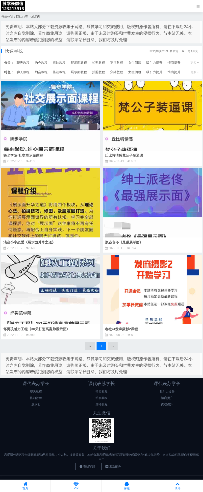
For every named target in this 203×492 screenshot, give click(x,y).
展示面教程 (79, 63)
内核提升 (167, 404)
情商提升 (174, 63)
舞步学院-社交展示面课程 (23, 155)
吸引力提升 (154, 63)
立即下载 (52, 116)
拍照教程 (98, 63)
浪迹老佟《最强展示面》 (124, 242)
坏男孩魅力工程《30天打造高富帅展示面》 (36, 329)
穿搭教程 (116, 63)
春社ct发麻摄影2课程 (121, 329)
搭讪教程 (59, 63)
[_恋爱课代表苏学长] (13, 6)
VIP (76, 488)
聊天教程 (23, 63)
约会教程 (41, 63)
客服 (127, 488)
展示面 (35, 16)
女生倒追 (134, 63)
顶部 (177, 488)
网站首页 (22, 16)
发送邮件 (114, 466)
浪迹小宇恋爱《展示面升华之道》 (29, 242)
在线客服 (88, 466)
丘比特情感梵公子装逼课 (124, 155)
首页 (25, 488)
